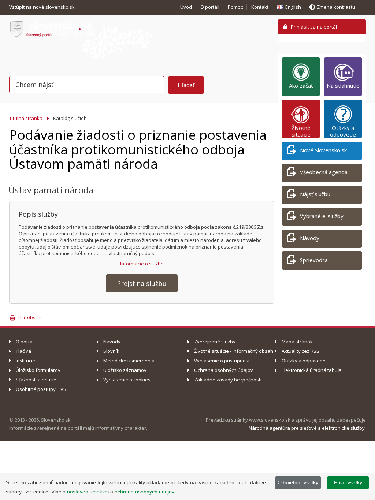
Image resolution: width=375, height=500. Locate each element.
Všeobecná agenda (324, 172)
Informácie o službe (142, 263)
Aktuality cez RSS (300, 351)
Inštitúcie (25, 360)
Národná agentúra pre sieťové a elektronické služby (307, 428)
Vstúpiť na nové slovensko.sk (42, 7)
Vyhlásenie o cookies (127, 379)
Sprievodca (314, 260)
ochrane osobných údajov (144, 492)
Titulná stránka (25, 118)
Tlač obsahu (30, 317)
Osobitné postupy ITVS (41, 389)
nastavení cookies (88, 492)
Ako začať (301, 85)
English (293, 7)
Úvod (186, 7)
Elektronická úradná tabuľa (312, 370)
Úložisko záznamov (124, 370)
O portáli (209, 7)
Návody (309, 238)
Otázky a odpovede (343, 131)
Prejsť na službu (142, 283)
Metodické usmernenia (129, 360)
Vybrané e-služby (322, 216)
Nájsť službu (315, 194)
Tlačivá (23, 351)
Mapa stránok (297, 341)
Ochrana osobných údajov (223, 370)
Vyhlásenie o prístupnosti (222, 360)
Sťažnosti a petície (36, 379)
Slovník (111, 351)
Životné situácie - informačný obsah (233, 351)
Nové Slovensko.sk (323, 150)
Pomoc (235, 7)
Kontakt (259, 7)
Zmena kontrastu (336, 7)
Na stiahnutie (343, 85)
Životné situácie (301, 131)
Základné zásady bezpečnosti (227, 379)
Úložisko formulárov (38, 370)
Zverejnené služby (214, 341)
